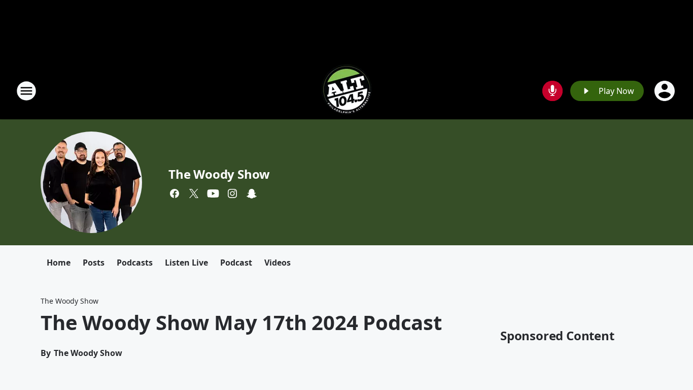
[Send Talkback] (552, 91)
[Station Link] (346, 90)
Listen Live (186, 262)
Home (59, 262)
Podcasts (135, 262)
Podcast (236, 262)
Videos (277, 262)
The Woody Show (219, 174)
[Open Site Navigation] (26, 91)
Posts (94, 262)
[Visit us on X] (194, 193)
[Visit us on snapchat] (252, 193)
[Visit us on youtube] (213, 193)
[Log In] (665, 91)
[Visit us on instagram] (232, 193)
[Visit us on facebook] (174, 193)
